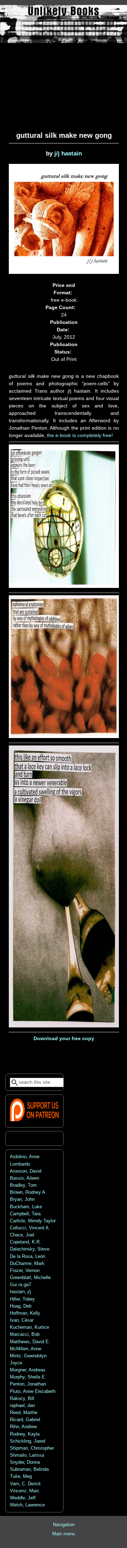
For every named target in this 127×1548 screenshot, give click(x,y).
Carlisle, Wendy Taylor (33, 1220)
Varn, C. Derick (25, 1483)
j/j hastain (68, 153)
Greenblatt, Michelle (30, 1277)
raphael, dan (22, 1405)
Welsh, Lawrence (27, 1505)
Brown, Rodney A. (28, 1192)
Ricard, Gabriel (25, 1419)
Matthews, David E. (30, 1341)
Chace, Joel (22, 1235)
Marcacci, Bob (25, 1334)
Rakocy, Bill (22, 1398)
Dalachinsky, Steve (29, 1249)
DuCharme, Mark (27, 1263)
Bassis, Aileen (24, 1178)
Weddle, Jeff (23, 1497)
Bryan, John (22, 1199)
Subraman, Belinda (29, 1469)
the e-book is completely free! (80, 435)
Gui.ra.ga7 (20, 1284)
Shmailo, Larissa (27, 1455)
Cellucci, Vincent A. (30, 1228)
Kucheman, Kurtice (29, 1327)
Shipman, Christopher (32, 1448)
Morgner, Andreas (28, 1370)
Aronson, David (25, 1171)
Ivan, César (22, 1320)
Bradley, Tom (23, 1185)
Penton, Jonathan (28, 1384)
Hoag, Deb (20, 1306)
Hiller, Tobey (22, 1299)
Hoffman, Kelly (25, 1313)
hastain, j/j (20, 1291)
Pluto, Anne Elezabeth (32, 1391)
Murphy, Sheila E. (28, 1377)
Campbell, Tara (25, 1213)
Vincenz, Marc (25, 1490)
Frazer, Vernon (25, 1270)
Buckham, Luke (26, 1206)
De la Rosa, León (27, 1256)
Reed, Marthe (23, 1412)
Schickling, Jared (27, 1441)
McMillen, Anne (25, 1348)
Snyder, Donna (25, 1462)
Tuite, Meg (21, 1476)
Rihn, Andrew (23, 1426)
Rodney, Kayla (25, 1434)
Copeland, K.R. (25, 1242)
